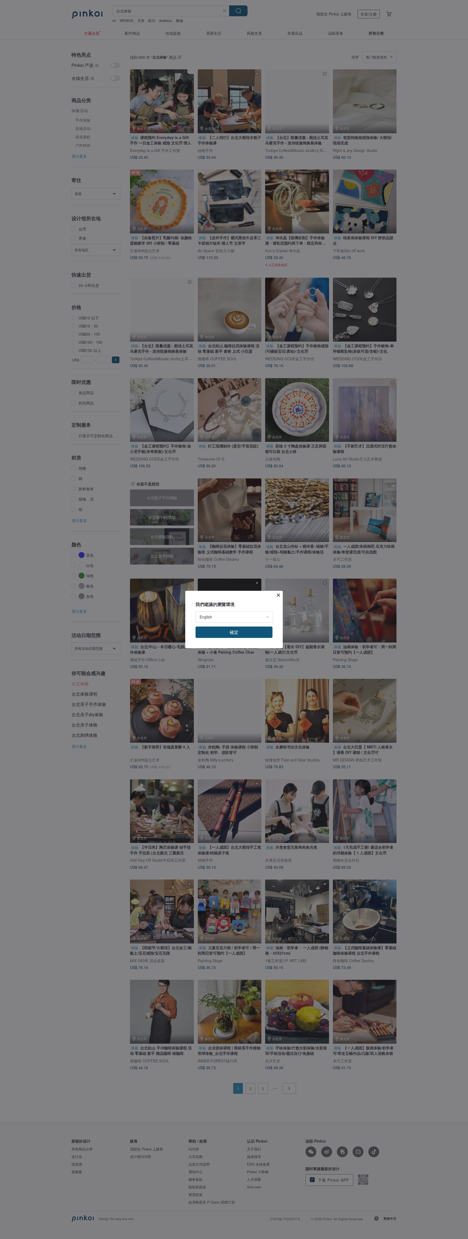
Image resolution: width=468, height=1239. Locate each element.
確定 (234, 632)
